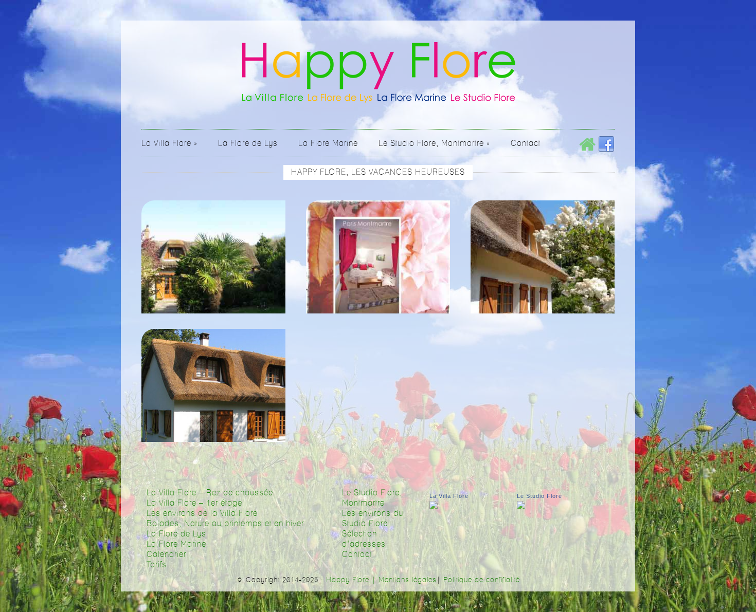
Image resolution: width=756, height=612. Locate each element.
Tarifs (157, 565)
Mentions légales (408, 580)
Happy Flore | (352, 580)
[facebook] (606, 144)
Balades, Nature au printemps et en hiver (225, 524)
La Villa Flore (449, 496)
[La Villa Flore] (213, 272)
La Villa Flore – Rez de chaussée (210, 493)
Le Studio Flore (539, 496)
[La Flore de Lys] (543, 272)
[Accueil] (587, 144)
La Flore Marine (176, 544)
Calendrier (166, 554)
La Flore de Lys (176, 534)
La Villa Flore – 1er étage (194, 503)
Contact (357, 554)
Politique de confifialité (481, 580)
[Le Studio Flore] (378, 272)
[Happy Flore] (378, 101)
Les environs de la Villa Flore (202, 513)
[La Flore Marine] (213, 401)
